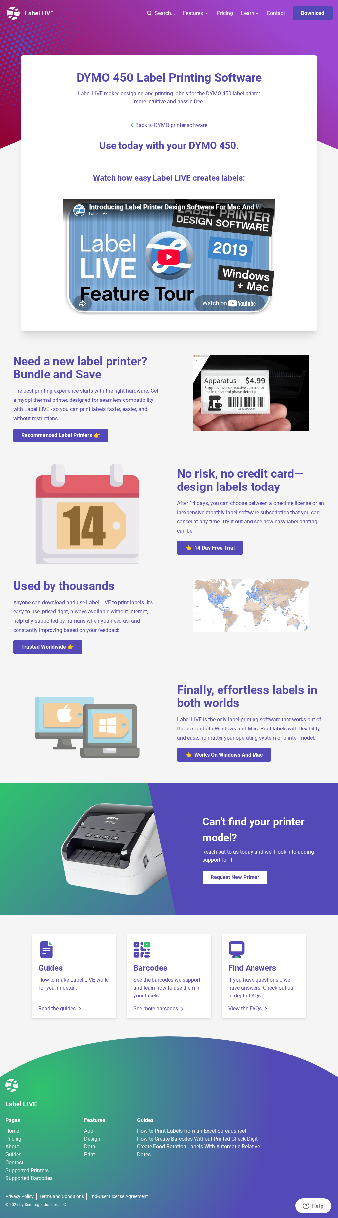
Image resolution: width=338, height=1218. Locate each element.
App (88, 1131)
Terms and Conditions (61, 1196)
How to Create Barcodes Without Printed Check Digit (197, 1139)
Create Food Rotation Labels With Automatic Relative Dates (198, 1151)
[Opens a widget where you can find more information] (313, 1206)
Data (89, 1147)
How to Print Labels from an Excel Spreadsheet (191, 1131)
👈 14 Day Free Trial (210, 548)
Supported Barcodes (28, 1178)
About (12, 1147)
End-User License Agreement (118, 1196)
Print (89, 1154)
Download (312, 13)
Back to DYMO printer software (171, 125)
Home (12, 1131)
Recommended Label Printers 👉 (60, 435)
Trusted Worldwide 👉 (47, 647)
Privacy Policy (19, 1196)
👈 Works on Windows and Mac (224, 755)
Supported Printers (27, 1170)
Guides (13, 1154)
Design (92, 1139)
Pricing (225, 13)
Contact (276, 13)
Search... (165, 13)
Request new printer (235, 877)
